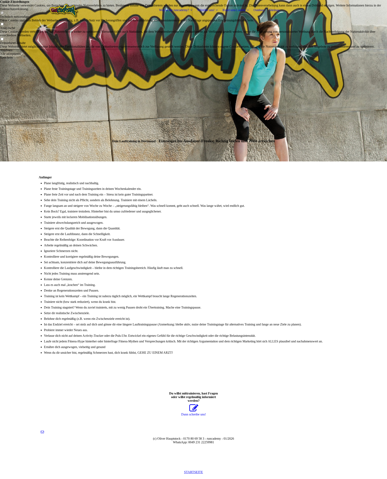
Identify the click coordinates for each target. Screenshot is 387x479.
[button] (193, 50)
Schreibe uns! (205, 10)
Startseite (193, 472)
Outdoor (259, 10)
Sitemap (274, 10)
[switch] (2, 24)
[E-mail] (42, 432)
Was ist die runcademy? (174, 10)
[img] (64, 10)
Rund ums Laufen (234, 10)
